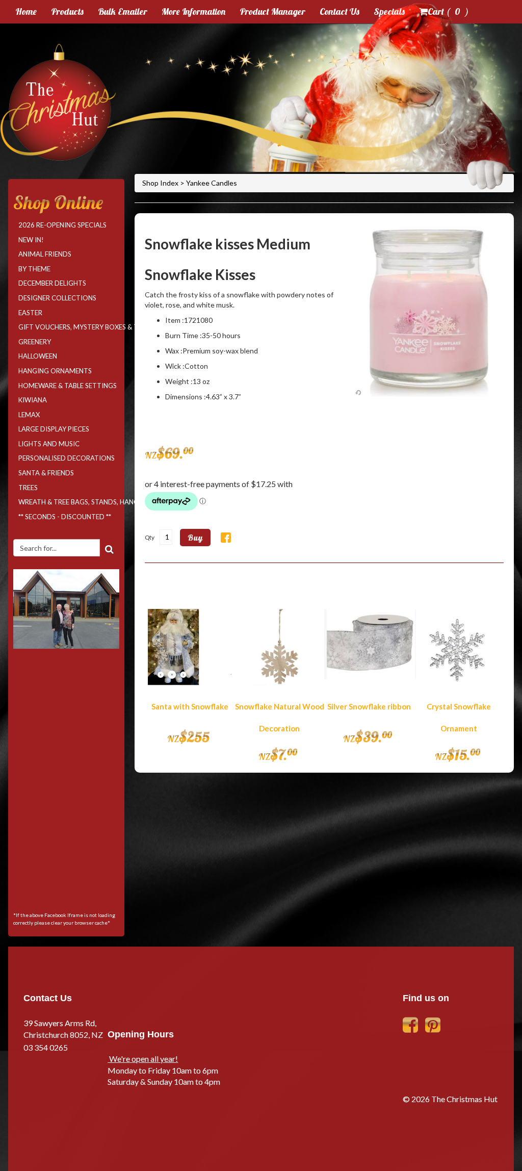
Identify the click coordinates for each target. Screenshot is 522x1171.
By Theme (34, 269)
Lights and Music (49, 444)
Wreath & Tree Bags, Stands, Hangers (68, 502)
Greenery (34, 342)
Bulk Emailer (122, 11)
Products (67, 11)
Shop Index (161, 183)
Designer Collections (57, 298)
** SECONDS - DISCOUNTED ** (64, 517)
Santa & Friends (46, 473)
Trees (28, 487)
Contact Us (339, 11)
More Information (193, 11)
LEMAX (29, 415)
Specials (389, 11)
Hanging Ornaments (55, 371)
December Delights (52, 283)
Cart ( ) (448, 11)
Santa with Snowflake (189, 706)
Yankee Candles (211, 183)
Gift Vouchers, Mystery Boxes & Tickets (68, 327)
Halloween (37, 356)
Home (26, 11)
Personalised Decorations (66, 458)
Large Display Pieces (53, 429)
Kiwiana (32, 400)
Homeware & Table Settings (67, 385)
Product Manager (272, 11)
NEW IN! (31, 240)
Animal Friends (44, 254)
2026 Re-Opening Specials (62, 225)
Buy (195, 537)
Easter (30, 313)
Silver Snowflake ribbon (369, 706)
